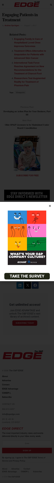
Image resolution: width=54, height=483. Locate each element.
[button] (50, 206)
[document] (27, 241)
